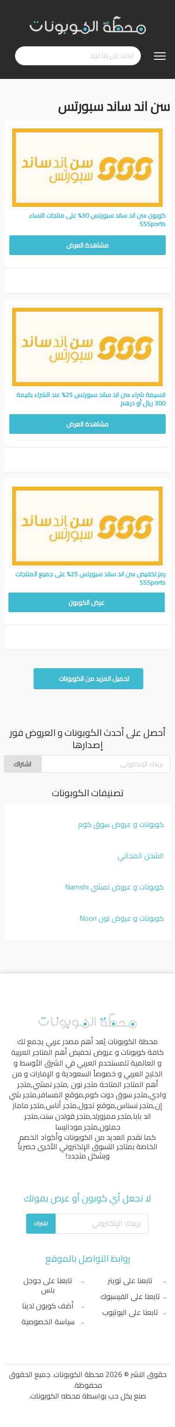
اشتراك (22, 764)
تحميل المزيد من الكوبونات (93, 678)
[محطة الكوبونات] (87, 25)
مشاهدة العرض (87, 245)
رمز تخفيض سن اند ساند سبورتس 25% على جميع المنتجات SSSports (90, 578)
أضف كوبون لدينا (48, 1306)
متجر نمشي (50, 1084)
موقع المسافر (60, 1095)
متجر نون (84, 1084)
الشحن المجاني (141, 855)
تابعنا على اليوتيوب (130, 1312)
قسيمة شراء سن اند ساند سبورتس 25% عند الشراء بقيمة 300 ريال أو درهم (91, 399)
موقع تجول (96, 1105)
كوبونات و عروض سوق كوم (121, 824)
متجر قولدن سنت (65, 1116)
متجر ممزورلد (111, 1116)
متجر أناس (61, 1105)
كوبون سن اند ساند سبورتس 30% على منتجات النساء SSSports (97, 219)
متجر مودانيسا (76, 1127)
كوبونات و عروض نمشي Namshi (114, 887)
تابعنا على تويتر (130, 1280)
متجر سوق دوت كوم (116, 1095)
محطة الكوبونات (133, 1041)
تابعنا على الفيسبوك (130, 1296)
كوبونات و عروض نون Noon (121, 918)
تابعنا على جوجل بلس (47, 1285)
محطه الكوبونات (55, 1396)
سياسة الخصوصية (48, 1321)
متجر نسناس (135, 1105)
